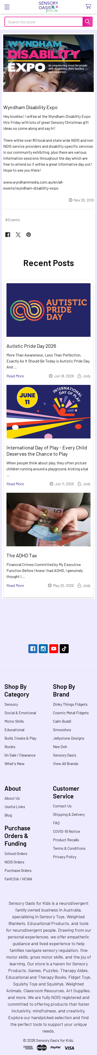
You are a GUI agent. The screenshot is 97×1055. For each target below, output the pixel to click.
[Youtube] (53, 648)
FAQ (56, 822)
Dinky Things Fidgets (70, 704)
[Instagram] (43, 648)
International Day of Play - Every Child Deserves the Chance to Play (46, 450)
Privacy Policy (64, 856)
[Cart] (89, 6)
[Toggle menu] (7, 7)
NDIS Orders (14, 861)
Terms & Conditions (69, 848)
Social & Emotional (20, 712)
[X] (18, 234)
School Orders (15, 853)
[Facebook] (7, 234)
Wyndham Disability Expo (30, 107)
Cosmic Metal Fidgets (71, 712)
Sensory (11, 704)
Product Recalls (66, 839)
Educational (14, 729)
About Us (12, 798)
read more (15, 375)
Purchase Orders (18, 870)
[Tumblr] (64, 648)
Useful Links (14, 806)
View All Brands (65, 763)
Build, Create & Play (20, 738)
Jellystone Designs (68, 738)
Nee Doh (60, 746)
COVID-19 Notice (66, 831)
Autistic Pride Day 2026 (31, 346)
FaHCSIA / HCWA (18, 878)
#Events (12, 219)
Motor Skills (14, 721)
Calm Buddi (62, 721)
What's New (14, 763)
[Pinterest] (28, 234)
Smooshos (62, 729)
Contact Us (62, 805)
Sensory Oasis (64, 755)
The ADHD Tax (21, 555)
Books (9, 746)
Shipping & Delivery (69, 814)
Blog (8, 815)
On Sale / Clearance (20, 755)
